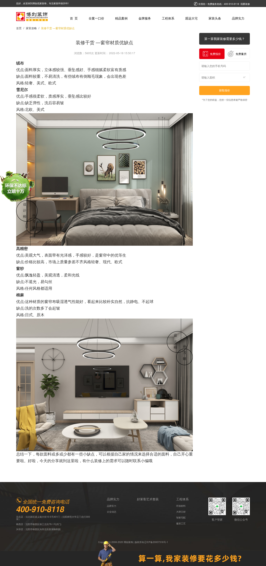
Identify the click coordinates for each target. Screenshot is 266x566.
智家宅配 (181, 517)
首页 (19, 28)
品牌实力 (238, 18)
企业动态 (111, 511)
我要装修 (245, 4)
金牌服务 (144, 18)
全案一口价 (96, 18)
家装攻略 (31, 28)
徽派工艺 (181, 523)
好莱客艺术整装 (148, 499)
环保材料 (181, 506)
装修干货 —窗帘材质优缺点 (58, 28)
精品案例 (121, 18)
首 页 (74, 18)
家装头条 (215, 18)
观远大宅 (191, 18)
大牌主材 (181, 511)
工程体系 (168, 18)
